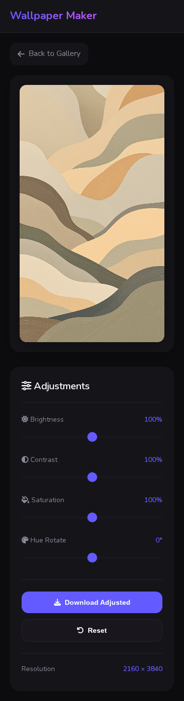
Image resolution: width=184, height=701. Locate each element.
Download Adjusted (98, 602)
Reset (97, 630)
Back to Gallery (54, 53)
